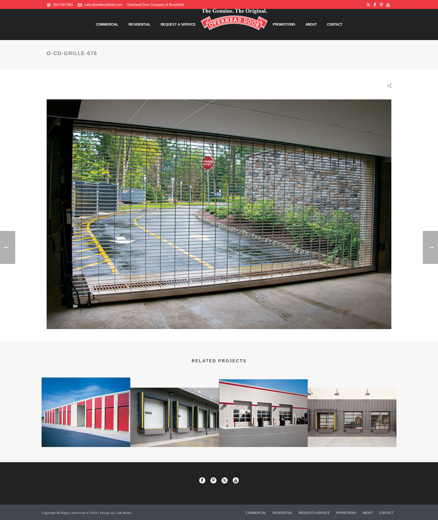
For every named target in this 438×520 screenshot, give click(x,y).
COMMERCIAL (107, 24)
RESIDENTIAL (140, 24)
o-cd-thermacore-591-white (174, 434)
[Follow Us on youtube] (236, 480)
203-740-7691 (63, 5)
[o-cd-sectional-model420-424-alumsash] (263, 400)
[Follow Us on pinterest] (213, 480)
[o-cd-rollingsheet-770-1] (86, 398)
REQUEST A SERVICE (178, 24)
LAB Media (123, 512)
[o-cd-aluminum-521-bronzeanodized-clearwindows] (352, 408)
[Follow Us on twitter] (225, 480)
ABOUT (311, 24)
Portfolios (349, 64)
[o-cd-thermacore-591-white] (174, 408)
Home (331, 64)
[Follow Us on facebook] (202, 480)
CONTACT (334, 24)
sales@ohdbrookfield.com (103, 5)
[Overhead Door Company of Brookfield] (234, 24)
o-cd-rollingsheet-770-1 (86, 434)
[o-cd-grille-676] (219, 214)
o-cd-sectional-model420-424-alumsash (263, 434)
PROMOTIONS (284, 24)
